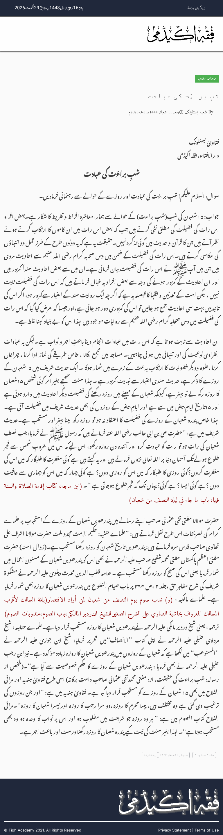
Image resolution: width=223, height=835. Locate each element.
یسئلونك (150, 755)
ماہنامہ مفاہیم (207, 78)
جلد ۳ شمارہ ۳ (204, 755)
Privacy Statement (174, 830)
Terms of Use (207, 830)
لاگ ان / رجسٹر (194, 9)
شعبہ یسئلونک (196, 112)
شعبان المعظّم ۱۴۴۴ (174, 755)
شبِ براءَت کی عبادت (183, 96)
